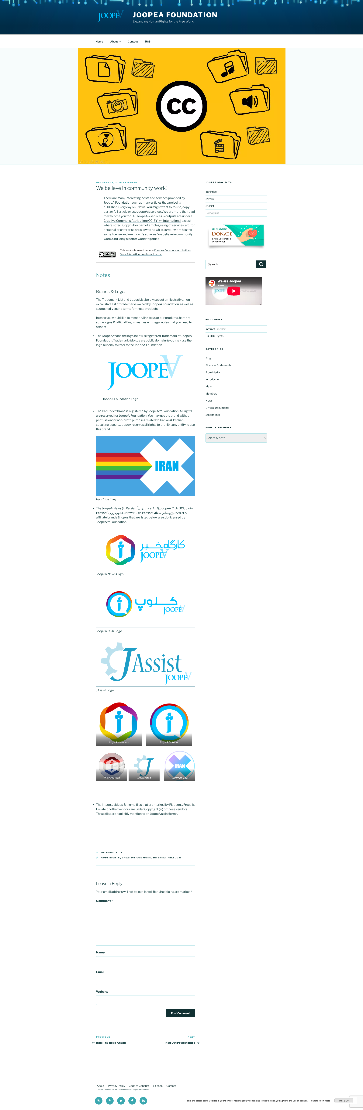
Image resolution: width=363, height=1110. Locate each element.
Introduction (112, 852)
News (209, 400)
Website (102, 991)
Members (211, 393)
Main (209, 386)
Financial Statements (218, 365)
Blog (208, 358)
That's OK (344, 1100)
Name (100, 952)
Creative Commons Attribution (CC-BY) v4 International (142, 220)
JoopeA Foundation (175, 15)
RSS (147, 41)
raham (132, 182)
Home (99, 41)
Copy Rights (110, 857)
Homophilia (212, 213)
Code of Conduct (139, 1085)
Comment (104, 901)
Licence (158, 1085)
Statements (213, 414)
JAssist (210, 205)
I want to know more (320, 1100)
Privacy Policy (116, 1085)
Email (100, 972)
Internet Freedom (167, 857)
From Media (213, 372)
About (114, 41)
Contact (133, 41)
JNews (140, 207)
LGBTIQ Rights (214, 336)
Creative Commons (136, 857)
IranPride (211, 191)
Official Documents (217, 407)
